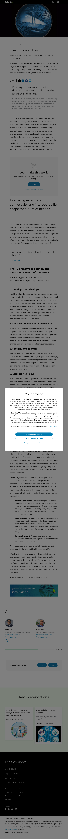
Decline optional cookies (34, 438)
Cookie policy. (52, 427)
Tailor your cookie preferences (34, 443)
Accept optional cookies (34, 434)
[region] (34, 419)
